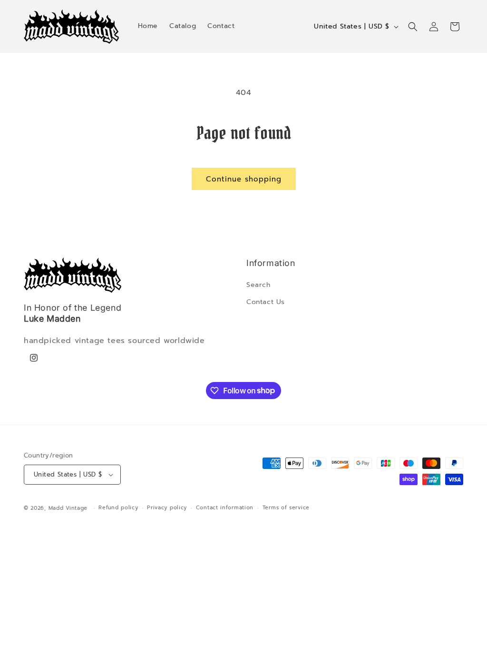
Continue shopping (244, 179)
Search (258, 285)
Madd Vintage (68, 508)
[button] (412, 26)
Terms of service (286, 508)
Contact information (224, 508)
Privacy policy (167, 508)
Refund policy (118, 508)
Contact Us (265, 302)
